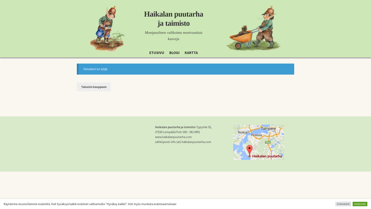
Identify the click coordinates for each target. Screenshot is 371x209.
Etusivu (156, 52)
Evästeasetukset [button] (343, 204)
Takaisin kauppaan (94, 87)
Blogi (174, 52)
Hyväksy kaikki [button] (360, 204)
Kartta (191, 52)
